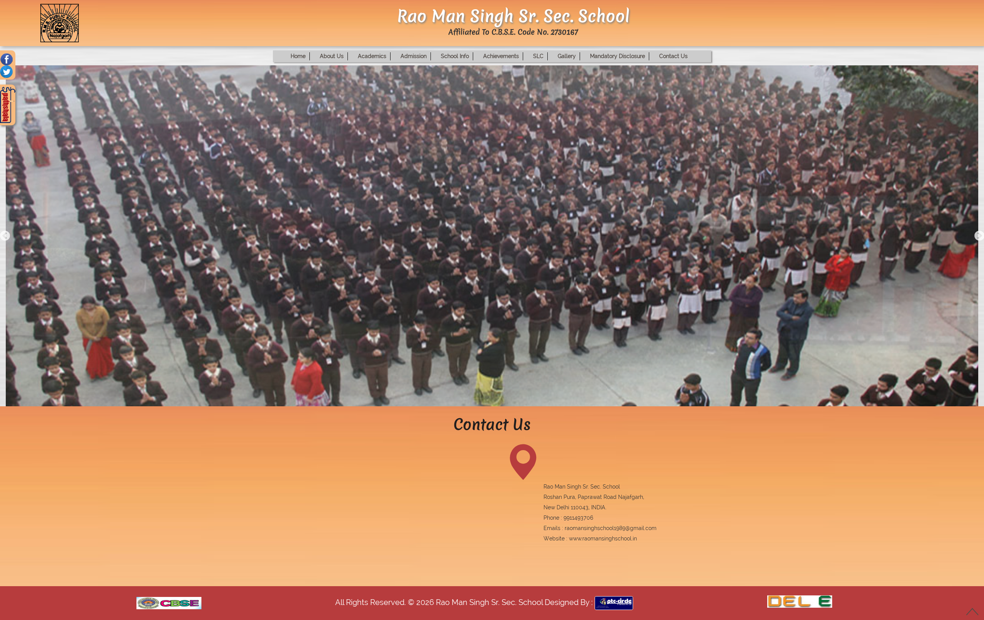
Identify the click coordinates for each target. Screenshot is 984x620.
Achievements (501, 56)
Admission (414, 56)
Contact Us (673, 56)
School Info (455, 56)
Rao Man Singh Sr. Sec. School (488, 602)
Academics (372, 56)
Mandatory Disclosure (617, 56)
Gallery (567, 56)
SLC (538, 56)
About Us (332, 56)
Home (298, 56)
